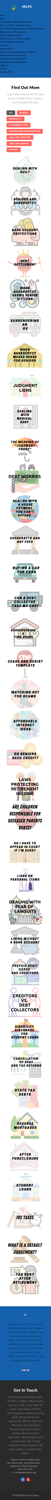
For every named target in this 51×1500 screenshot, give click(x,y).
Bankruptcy (15, 119)
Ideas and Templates (20, 137)
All (11, 113)
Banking (24, 113)
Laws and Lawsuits (19, 143)
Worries (13, 150)
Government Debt (18, 125)
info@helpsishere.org (25, 1472)
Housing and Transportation (24, 131)
